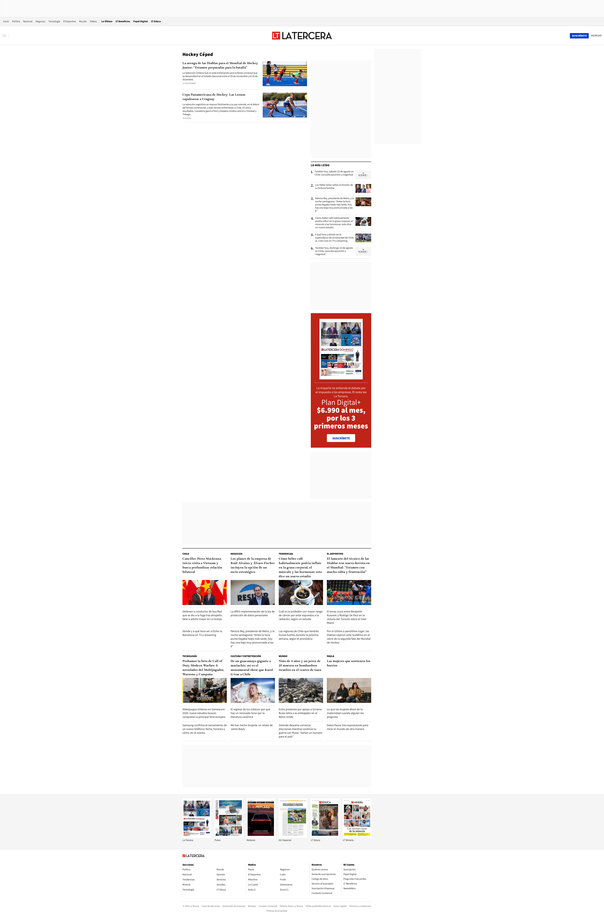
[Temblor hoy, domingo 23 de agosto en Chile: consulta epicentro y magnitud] (363, 251)
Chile (185, 553)
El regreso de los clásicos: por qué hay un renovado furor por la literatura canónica (250, 713)
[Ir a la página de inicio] (302, 36)
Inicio (6, 21)
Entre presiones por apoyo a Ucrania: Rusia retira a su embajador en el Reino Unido (300, 713)
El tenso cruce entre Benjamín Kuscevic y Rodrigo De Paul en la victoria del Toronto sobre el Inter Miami (346, 617)
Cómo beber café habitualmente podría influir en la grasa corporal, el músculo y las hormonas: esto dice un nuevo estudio (334, 222)
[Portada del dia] (341, 377)
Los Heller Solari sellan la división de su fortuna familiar (334, 186)
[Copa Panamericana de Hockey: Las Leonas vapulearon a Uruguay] (285, 105)
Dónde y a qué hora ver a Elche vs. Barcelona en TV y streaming (202, 633)
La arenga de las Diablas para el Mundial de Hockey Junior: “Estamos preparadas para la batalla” (220, 65)
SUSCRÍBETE (341, 438)
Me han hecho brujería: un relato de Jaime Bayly (252, 727)
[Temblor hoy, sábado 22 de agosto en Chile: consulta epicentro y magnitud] (363, 175)
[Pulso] (229, 836)
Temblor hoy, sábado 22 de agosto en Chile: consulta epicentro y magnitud (334, 173)
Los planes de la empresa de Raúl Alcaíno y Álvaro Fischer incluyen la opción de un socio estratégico (253, 565)
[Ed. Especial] (293, 836)
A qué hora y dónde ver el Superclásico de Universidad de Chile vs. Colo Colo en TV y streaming (334, 237)
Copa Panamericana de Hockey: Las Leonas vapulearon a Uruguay (213, 97)
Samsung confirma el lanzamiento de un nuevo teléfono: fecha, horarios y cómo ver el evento (204, 729)
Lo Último (106, 21)
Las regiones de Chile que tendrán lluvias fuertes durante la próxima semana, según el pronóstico (299, 634)
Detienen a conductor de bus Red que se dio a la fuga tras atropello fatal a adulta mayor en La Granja (202, 615)
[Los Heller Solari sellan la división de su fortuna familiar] (363, 188)
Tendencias (286, 553)
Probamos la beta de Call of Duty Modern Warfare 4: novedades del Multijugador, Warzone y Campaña (203, 668)
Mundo (83, 21)
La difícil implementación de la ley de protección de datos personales (253, 613)
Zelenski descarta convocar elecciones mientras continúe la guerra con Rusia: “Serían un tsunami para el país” (300, 730)
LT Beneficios (123, 21)
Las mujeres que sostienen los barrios (348, 663)
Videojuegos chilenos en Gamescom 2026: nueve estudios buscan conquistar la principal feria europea (203, 713)
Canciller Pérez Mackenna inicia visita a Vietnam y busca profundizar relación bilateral (202, 565)
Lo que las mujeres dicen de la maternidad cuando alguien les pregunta (345, 713)
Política (16, 21)
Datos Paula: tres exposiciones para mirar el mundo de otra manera (347, 727)
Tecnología (54, 21)
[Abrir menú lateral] (5, 35)
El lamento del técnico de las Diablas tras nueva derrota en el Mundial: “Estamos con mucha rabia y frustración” (348, 565)
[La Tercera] (196, 836)
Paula (330, 656)
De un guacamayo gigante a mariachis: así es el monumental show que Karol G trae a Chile (252, 668)
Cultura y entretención (246, 656)
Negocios (40, 21)
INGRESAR (596, 35)
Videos (93, 21)
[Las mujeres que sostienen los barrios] (349, 690)
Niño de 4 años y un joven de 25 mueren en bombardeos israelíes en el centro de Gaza (300, 666)
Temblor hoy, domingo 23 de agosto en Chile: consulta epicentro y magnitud (334, 251)
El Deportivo (69, 21)
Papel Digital (140, 21)
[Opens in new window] (261, 836)
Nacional (27, 21)
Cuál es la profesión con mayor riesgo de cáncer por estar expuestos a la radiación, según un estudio (301, 615)
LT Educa (156, 21)
